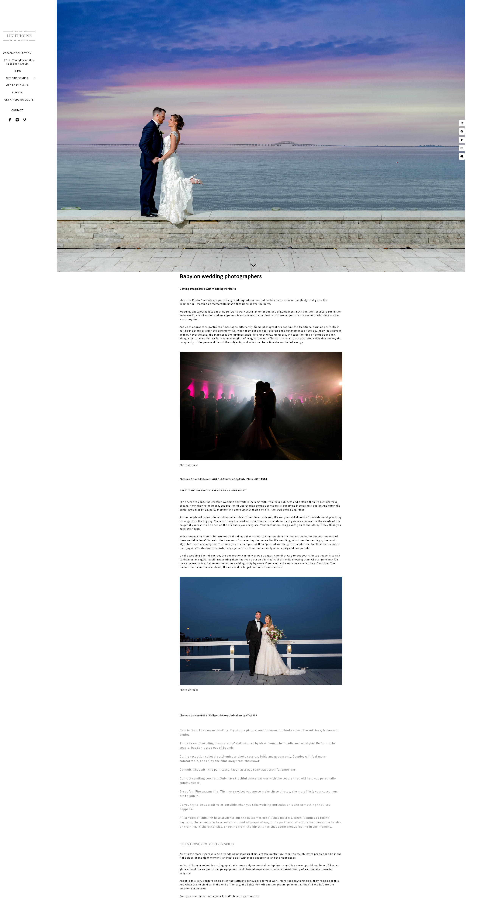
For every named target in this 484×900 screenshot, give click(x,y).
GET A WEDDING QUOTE (19, 99)
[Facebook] (10, 120)
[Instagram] (17, 120)
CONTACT (17, 110)
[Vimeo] (24, 120)
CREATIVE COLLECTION (17, 53)
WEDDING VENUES (17, 78)
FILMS (17, 71)
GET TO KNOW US (17, 85)
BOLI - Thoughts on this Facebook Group (19, 62)
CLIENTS (17, 92)
